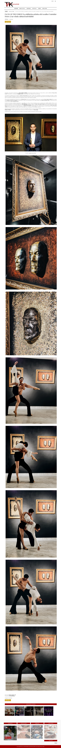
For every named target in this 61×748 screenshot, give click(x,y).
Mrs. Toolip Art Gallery (23, 92)
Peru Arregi (36, 109)
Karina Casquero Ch (12, 694)
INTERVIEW (16, 8)
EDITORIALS (29, 8)
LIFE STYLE (34, 8)
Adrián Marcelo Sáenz (27, 105)
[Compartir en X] (8, 22)
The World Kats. (12, 695)
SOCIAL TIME (44, 8)
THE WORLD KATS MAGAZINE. (30, 746)
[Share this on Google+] (10, 22)
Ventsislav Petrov (20, 93)
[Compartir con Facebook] (6, 22)
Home (6, 11)
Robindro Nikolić (8, 109)
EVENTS (39, 8)
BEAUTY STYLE (22, 8)
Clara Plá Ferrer (24, 104)
